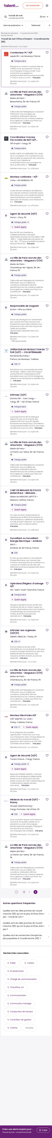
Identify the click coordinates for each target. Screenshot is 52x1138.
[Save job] (47, 52)
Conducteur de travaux (21, 1011)
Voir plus (36, 77)
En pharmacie (17, 971)
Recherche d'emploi (9, 33)
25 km (43, 16)
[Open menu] (47, 5)
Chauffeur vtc (17, 987)
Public (13, 963)
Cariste (30, 963)
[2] (35, 892)
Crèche (13, 1027)
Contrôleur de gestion (20, 1019)
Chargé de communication (23, 979)
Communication (18, 995)
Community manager (20, 1003)
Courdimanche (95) (29, 33)
